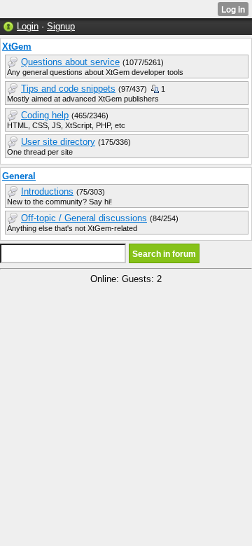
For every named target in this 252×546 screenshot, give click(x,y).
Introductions (47, 191)
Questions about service (70, 62)
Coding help (45, 115)
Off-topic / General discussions (84, 218)
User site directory (58, 141)
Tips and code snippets (68, 88)
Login (27, 26)
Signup (61, 26)
